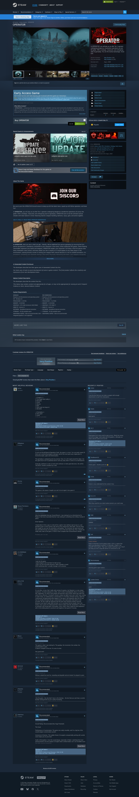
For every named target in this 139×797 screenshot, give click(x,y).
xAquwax (20, 689)
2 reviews (20, 483)
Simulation (107, 146)
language (122, 1)
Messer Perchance (23, 506)
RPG (103, 146)
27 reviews (20, 637)
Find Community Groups (97, 170)
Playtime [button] (60, 370)
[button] (16, 12)
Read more (82, 113)
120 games (20, 554)
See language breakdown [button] (97, 353)
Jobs (82, 783)
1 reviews (20, 584)
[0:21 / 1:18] (51, 49)
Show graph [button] (120, 370)
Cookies (95, 789)
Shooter (101, 76)
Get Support (112, 786)
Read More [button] (81, 420)
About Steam (68, 780)
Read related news (96, 165)
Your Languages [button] (22, 375)
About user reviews (111, 353)
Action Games (23, 22)
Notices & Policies (98, 786)
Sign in (16, 83)
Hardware (83, 786)
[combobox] (102, 12)
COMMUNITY (43, 5)
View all (124, 334)
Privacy (95, 780)
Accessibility (96, 783)
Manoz (20, 636)
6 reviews (20, 445)
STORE (34, 5)
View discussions (95, 167)
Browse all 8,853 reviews (49, 768)
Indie (99, 146)
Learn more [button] (119, 124)
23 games (20, 583)
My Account (112, 789)
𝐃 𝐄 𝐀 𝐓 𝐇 (21, 581)
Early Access (94, 76)
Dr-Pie (19, 388)
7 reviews (20, 555)
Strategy (113, 146)
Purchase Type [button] (29, 370)
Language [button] (40, 370)
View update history (96, 162)
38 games (20, 690)
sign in (115, 1)
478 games (20, 508)
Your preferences (121, 353)
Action (116, 76)
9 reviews (20, 669)
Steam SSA (67, 783)
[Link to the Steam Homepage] (19, 6)
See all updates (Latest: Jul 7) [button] (25, 164)
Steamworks (67, 786)
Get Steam (112, 780)
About (52, 5)
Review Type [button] (17, 370)
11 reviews (20, 390)
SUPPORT (59, 5)
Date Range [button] (50, 370)
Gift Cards (67, 792)
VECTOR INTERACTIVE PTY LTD (113, 65)
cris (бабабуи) (22, 552)
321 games (20, 668)
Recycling (83, 789)
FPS (120, 76)
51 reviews (20, 509)
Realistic (106, 76)
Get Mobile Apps (113, 783)
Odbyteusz (21, 443)
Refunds (95, 792)
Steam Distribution (69, 789)
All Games (15, 22)
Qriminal (20, 666)
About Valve (84, 780)
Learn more (66, 99)
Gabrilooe (20, 714)
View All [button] (83, 131)
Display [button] (69, 370)
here (43, 340)
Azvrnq (20, 481)
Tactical (111, 76)
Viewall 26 (121, 135)
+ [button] (122, 76)
